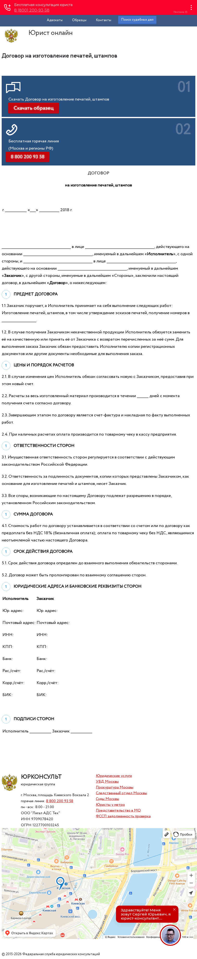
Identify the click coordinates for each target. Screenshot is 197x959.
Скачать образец (34, 108)
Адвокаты (55, 20)
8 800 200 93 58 (59, 801)
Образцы (79, 20)
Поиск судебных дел (137, 19)
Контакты (103, 20)
